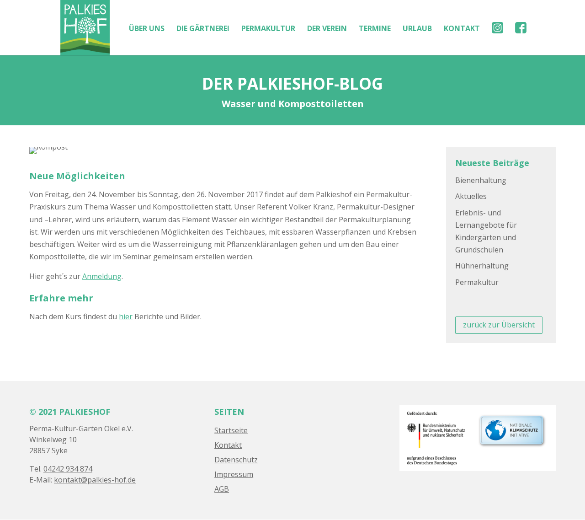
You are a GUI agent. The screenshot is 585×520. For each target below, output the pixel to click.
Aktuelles (471, 196)
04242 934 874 (67, 469)
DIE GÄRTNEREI (202, 29)
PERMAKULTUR (268, 29)
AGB (221, 489)
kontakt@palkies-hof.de (95, 480)
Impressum (233, 474)
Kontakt (228, 445)
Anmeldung (102, 276)
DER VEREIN (327, 29)
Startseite (231, 430)
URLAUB (417, 29)
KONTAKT (462, 29)
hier (126, 316)
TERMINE (375, 29)
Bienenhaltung (480, 180)
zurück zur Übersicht (499, 325)
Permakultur (477, 282)
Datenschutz (236, 460)
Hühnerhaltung (482, 266)
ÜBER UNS (147, 29)
